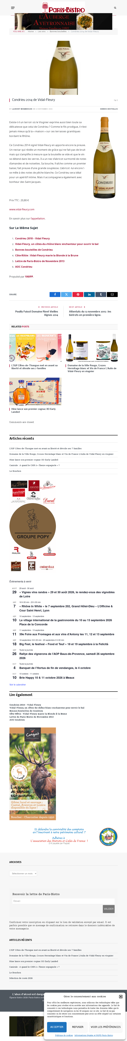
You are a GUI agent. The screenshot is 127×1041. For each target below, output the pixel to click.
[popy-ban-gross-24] (32, 572)
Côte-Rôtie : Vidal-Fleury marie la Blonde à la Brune (46, 255)
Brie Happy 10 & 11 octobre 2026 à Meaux (46, 678)
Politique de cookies (64, 1035)
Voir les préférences (106, 1027)
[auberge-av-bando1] (63, 29)
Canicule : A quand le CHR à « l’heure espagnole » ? (34, 465)
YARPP (29, 276)
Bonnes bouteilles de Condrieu (34, 249)
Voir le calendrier (17, 684)
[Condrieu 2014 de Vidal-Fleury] (63, 68)
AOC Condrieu (23, 266)
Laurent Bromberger (22, 109)
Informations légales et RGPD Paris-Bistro (93, 1035)
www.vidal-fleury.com (21, 209)
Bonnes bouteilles (109, 109)
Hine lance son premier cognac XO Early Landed (33, 410)
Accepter (56, 1027)
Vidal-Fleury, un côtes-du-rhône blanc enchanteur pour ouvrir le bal (57, 244)
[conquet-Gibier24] (32, 819)
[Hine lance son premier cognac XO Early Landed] (35, 391)
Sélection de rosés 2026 (21, 978)
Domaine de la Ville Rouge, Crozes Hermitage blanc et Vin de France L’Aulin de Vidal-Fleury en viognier (92, 368)
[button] (120, 996)
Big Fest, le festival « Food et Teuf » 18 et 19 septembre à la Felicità (63, 644)
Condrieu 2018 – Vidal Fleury (32, 238)
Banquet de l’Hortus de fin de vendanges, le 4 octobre (55, 668)
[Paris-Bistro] (63, 7)
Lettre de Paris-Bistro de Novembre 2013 (39, 261)
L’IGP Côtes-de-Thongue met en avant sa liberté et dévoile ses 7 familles (34, 367)
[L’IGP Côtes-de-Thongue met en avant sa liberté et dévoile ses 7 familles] (35, 348)
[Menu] (13, 8)
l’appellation (38, 218)
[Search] (115, 7)
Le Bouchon (15, 471)
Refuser (77, 1027)
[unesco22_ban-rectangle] (63, 837)
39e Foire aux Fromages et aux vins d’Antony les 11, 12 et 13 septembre (66, 634)
